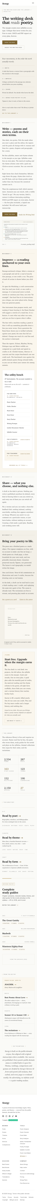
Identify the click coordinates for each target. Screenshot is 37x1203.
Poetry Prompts (24, 1146)
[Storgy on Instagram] (6, 1116)
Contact (22, 1170)
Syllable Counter (25, 1150)
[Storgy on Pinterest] (9, 1116)
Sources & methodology (27, 1173)
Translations (6, 1177)
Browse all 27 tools (18, 465)
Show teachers (25, 453)
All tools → (23, 1156)
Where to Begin (6, 1173)
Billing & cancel (14, 1200)
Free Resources (24, 1183)
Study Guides (6, 1170)
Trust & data (23, 1197)
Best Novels (5, 1167)
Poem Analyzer (24, 1129)
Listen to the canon (26, 599)
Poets (4, 1129)
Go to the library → (10, 113)
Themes (4, 1135)
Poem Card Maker (25, 1153)
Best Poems (5, 1164)
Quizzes (4, 1180)
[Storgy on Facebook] (3, 1116)
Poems (4, 1132)
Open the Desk (10, 42)
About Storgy (24, 1164)
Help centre (23, 1167)
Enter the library (10, 905)
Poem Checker (24, 1132)
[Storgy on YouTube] (16, 1116)
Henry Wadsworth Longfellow (13, 987)
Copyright (5, 1200)
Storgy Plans (23, 1180)
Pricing (22, 1177)
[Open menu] (33, 3)
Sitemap (22, 1200)
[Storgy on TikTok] (13, 1116)
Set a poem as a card (9, 599)
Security (16, 1197)
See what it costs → (14, 720)
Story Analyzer (24, 1138)
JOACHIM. (10, 984)
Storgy (5, 3)
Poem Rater (23, 1135)
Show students (25, 439)
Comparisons (6, 1144)
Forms (4, 1138)
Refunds (31, 1197)
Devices (4, 1141)
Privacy (10, 1197)
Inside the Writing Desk (13, 47)
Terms (4, 1197)
